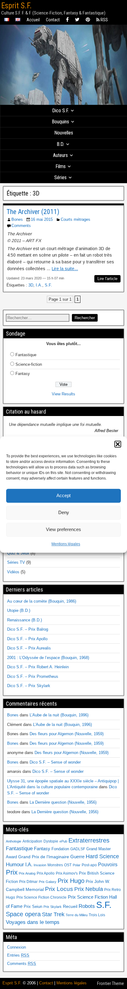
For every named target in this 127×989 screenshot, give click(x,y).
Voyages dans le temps (32, 922)
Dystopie (50, 841)
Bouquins (60, 122)
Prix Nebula (88, 889)
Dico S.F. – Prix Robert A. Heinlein (38, 667)
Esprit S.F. (16, 5)
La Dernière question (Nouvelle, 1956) (63, 802)
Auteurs (60, 155)
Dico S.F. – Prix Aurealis (29, 648)
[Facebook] (67, 20)
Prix (12, 872)
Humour (15, 864)
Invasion (40, 865)
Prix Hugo (71, 880)
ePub (63, 841)
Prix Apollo (46, 873)
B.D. (60, 144)
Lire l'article (107, 278)
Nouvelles (63, 133)
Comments (21, 225)
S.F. (48, 285)
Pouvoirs (107, 864)
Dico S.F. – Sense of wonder (55, 762)
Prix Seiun (33, 906)
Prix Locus (59, 889)
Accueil (33, 19)
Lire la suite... (65, 268)
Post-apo (89, 865)
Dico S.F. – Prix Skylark (28, 685)
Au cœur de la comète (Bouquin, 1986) (41, 601)
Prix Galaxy (47, 882)
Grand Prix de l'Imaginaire (43, 857)
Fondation (60, 849)
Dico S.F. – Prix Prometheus (32, 676)
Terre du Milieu (77, 915)
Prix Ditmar (28, 882)
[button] (118, 444)
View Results (63, 394)
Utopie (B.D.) (18, 610)
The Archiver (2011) (32, 212)
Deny (63, 512)
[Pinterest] (88, 20)
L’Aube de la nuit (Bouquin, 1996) (59, 715)
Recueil (70, 906)
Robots (87, 906)
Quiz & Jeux (18, 553)
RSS (104, 19)
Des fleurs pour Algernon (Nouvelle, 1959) (67, 733)
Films (60, 166)
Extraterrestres (88, 840)
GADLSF (77, 849)
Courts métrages (75, 219)
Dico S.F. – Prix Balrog (27, 629)
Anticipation (32, 841)
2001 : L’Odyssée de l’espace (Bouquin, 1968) (48, 657)
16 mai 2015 (42, 219)
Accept (63, 495)
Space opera (23, 914)
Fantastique (25, 354)
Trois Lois (97, 915)
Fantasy (22, 373)
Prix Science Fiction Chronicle (41, 897)
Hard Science (102, 856)
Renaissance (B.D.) (24, 620)
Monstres (55, 865)
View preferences (63, 529)
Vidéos (13, 572)
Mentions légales (65, 544)
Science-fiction (28, 364)
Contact (53, 19)
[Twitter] (77, 20)
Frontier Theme (110, 983)
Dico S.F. (60, 110)
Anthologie (13, 841)
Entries (18, 955)
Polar (76, 865)
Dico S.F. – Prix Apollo (27, 639)
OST (68, 865)
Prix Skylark (52, 907)
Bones (17, 219)
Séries (60, 177)
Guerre (77, 856)
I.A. (39, 285)
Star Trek (53, 914)
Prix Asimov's (67, 873)
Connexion (16, 947)
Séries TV (16, 562)
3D (30, 285)
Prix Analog (27, 873)
